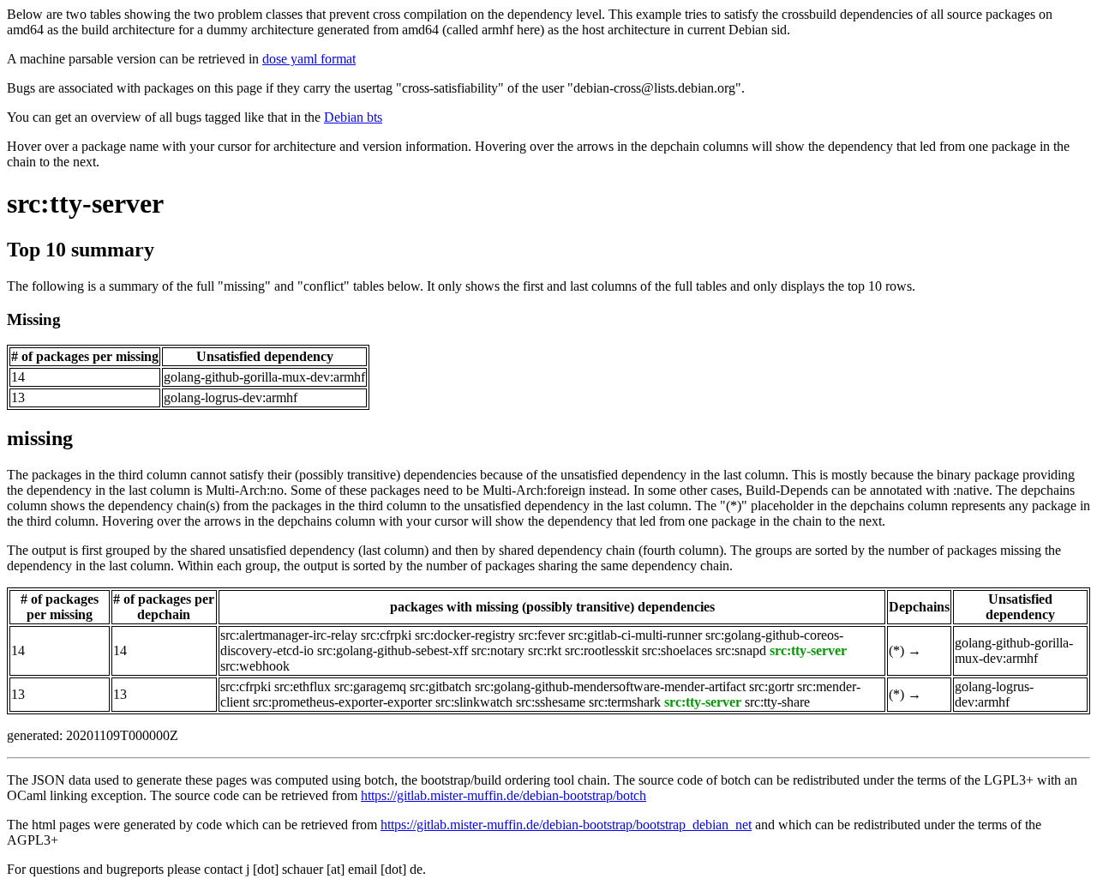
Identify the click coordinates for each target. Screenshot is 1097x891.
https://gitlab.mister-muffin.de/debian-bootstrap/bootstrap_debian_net (566, 824)
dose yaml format (309, 58)
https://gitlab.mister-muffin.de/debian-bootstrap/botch (503, 795)
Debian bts (353, 117)
